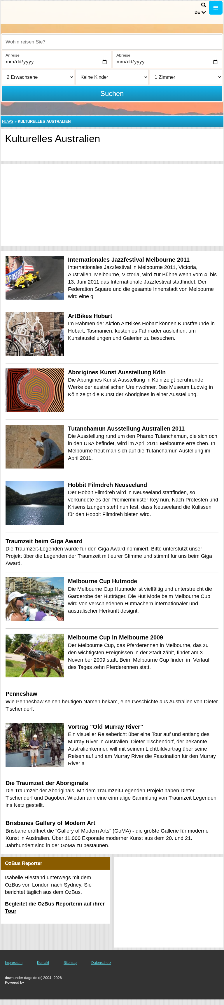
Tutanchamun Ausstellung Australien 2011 (126, 428)
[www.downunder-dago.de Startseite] (40, 12)
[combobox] (112, 42)
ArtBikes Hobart (90, 316)
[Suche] (203, 5)
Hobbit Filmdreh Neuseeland (107, 485)
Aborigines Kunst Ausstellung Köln (117, 372)
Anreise (13, 55)
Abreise (123, 55)
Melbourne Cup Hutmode (102, 581)
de (197, 12)
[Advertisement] (112, 205)
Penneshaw (21, 694)
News (7, 121)
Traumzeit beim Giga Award (44, 541)
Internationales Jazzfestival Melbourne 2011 (129, 259)
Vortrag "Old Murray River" (105, 726)
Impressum (13, 963)
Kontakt (43, 963)
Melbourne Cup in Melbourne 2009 (115, 637)
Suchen (112, 93)
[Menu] (216, 8)
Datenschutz (101, 963)
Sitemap (70, 963)
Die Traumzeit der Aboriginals (47, 783)
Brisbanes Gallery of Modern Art (50, 823)
